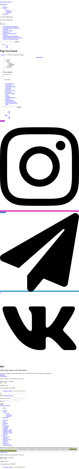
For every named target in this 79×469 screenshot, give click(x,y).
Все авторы (6, 436)
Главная (5, 420)
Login (2, 404)
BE (9, 112)
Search (16, 41)
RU (6, 110)
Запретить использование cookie (8, 450)
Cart (4, 421)
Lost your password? (5, 405)
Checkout (5, 423)
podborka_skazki (7, 431)
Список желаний (7, 445)
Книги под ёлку (7, 439)
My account (6, 425)
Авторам (8, 416)
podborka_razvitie (7, 429)
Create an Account (8, 395)
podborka (5, 428)
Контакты (5, 417)
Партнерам (9, 414)
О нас (4, 412)
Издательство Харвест (6, 2)
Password (3, 401)
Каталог (5, 410)
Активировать (73, 449)
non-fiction (5, 427)
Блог (4, 435)
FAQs (4, 424)
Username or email (5, 398)
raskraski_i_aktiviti (7, 432)
